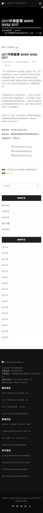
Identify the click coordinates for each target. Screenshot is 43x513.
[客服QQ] (17, 506)
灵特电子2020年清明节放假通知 (14, 445)
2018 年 (5, 283)
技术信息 (5, 229)
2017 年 (17, 30)
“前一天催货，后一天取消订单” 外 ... (15, 438)
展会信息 (5, 205)
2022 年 (5, 259)
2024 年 (5, 247)
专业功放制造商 (23, 62)
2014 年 (5, 307)
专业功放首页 (7, 30)
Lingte (17, 498)
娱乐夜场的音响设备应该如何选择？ (15, 469)
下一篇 (38, 33)
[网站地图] (30, 506)
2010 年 (5, 331)
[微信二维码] (13, 506)
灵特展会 (10, 170)
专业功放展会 (19, 170)
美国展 (27, 170)
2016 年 (5, 295)
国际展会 (33, 170)
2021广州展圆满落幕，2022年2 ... (14, 407)
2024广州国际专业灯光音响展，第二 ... (16, 393)
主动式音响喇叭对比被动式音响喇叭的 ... (17, 456)
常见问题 (5, 223)
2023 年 (5, 253)
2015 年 (5, 301)
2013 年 (5, 313)
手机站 (5, 498)
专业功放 (9, 115)
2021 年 (5, 265)
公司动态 (5, 211)
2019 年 (5, 277)
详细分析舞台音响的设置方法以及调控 (16, 462)
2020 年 (5, 271)
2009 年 (5, 337)
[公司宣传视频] (25, 506)
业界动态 (5, 217)
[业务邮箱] (21, 506)
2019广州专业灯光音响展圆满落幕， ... (16, 414)
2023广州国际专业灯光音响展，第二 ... (16, 400)
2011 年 (4, 325)
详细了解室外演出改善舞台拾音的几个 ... (17, 476)
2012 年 (5, 319)
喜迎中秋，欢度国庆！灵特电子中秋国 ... (17, 424)
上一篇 (30, 33)
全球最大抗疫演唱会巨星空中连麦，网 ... (17, 431)
